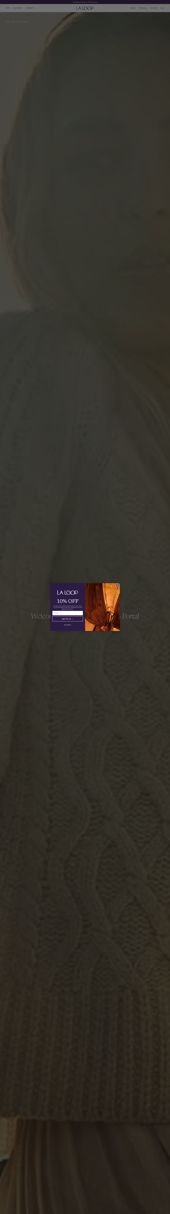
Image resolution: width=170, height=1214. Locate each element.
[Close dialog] (117, 585)
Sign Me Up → (67, 619)
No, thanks (67, 625)
